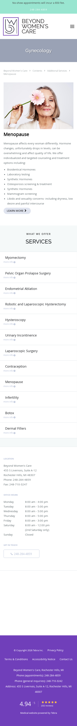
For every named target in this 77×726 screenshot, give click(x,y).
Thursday (26, 516)
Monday (26, 502)
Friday (26, 520)
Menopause (10, 74)
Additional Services (57, 70)
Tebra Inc (38, 650)
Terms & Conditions (16, 659)
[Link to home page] (34, 26)
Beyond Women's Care (16, 70)
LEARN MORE (15, 210)
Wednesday (26, 511)
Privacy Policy (55, 650)
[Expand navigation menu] (72, 26)
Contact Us (66, 659)
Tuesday (26, 506)
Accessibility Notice (43, 659)
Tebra (54, 712)
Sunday (18, 534)
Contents (38, 70)
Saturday (30, 525)
